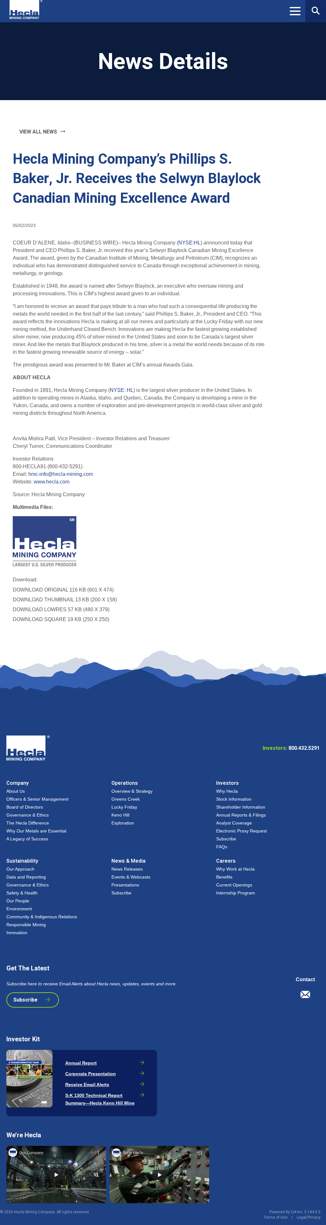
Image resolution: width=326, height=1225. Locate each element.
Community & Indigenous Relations (41, 916)
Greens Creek (125, 799)
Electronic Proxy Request (241, 830)
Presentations (125, 884)
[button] (308, 996)
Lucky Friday (124, 807)
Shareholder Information (240, 807)
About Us (15, 791)
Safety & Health (22, 892)
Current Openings (234, 884)
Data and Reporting (26, 876)
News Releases (127, 869)
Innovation (16, 932)
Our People (17, 900)
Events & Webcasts (130, 876)
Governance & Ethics (27, 815)
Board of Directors (24, 807)
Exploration (122, 822)
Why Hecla (227, 791)
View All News (38, 132)
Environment (19, 908)
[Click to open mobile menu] (295, 12)
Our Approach (20, 869)
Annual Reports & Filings (241, 815)
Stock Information (234, 799)
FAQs (221, 846)
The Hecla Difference (27, 822)
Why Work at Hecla (235, 869)
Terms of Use (275, 1217)
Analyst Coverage (234, 822)
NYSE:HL (189, 242)
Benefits (224, 876)
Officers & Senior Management (37, 799)
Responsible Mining (26, 924)
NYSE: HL (121, 390)
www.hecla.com (51, 481)
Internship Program (235, 892)
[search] (315, 11)
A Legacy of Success (27, 838)
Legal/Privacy (309, 1217)
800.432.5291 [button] (291, 748)
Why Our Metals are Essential (36, 830)
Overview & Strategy (131, 791)
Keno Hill (120, 815)
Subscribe (226, 838)
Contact (305, 979)
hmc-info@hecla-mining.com (60, 474)
